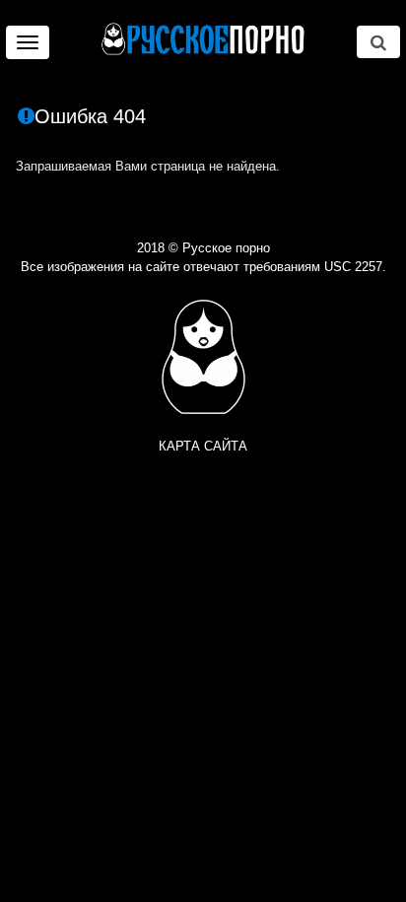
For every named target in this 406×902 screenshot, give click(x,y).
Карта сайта (203, 446)
